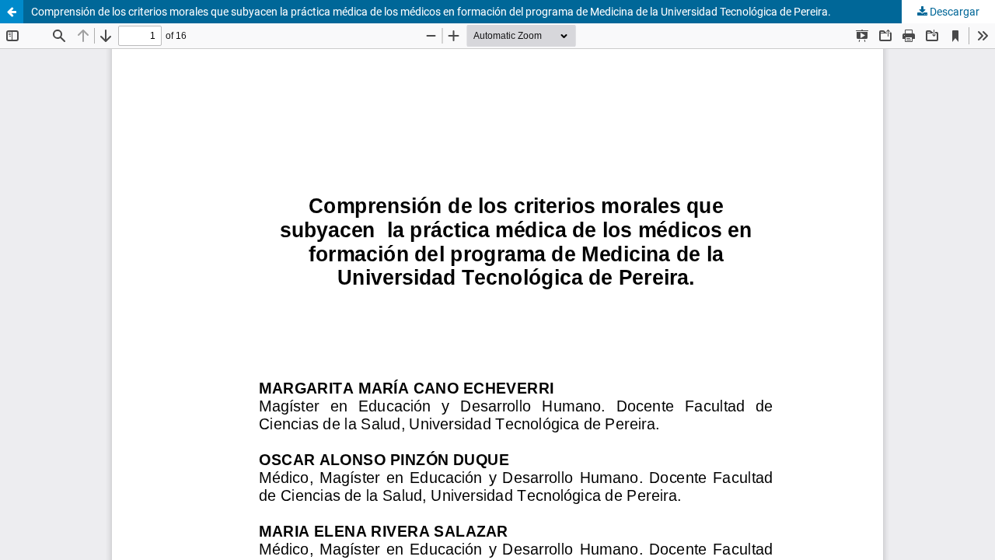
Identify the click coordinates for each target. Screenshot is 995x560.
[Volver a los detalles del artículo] (11, 11)
